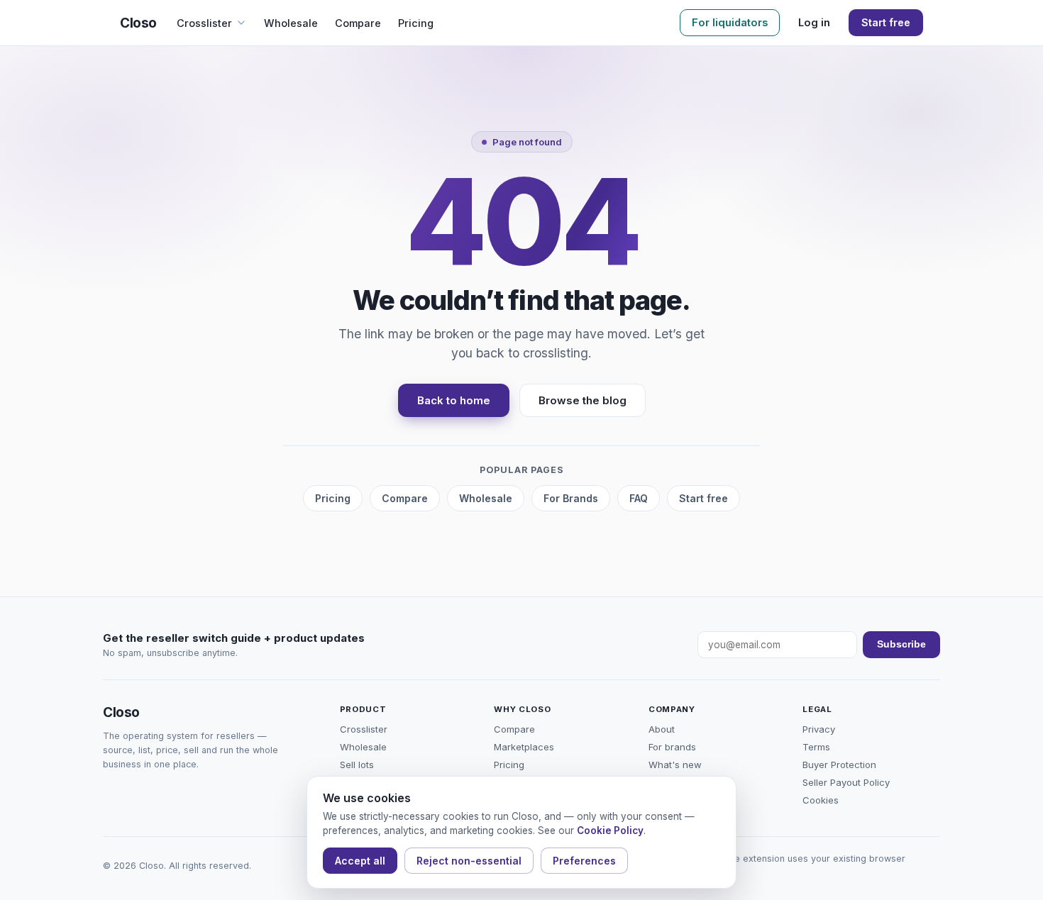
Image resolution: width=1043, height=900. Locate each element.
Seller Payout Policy (846, 782)
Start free (885, 22)
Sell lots (357, 764)
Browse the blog (583, 400)
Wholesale (291, 23)
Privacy (818, 729)
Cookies (820, 800)
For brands (672, 746)
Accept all (360, 861)
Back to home (453, 400)
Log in (814, 22)
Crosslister (204, 23)
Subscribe (901, 644)
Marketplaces (524, 746)
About (662, 729)
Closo (138, 23)
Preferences (584, 861)
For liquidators (730, 22)
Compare (358, 23)
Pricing (416, 23)
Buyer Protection (839, 764)
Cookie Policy (610, 830)
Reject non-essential (469, 861)
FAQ (638, 498)
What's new (675, 764)
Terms (816, 746)
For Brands (570, 498)
